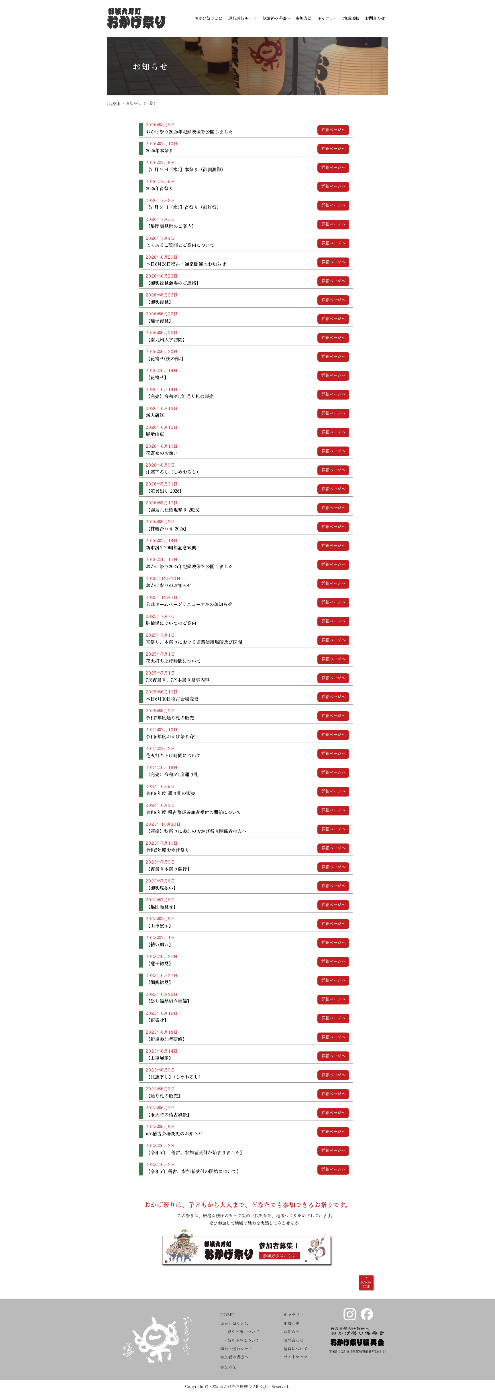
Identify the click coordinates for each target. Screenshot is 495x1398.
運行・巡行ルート (236, 1349)
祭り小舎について (243, 1340)
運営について (296, 1349)
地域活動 (292, 1324)
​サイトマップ (296, 1357)
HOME (113, 103)
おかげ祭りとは (234, 1324)
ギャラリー (294, 1315)
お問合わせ (294, 1340)
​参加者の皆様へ (234, 1357)
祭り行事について (243, 1332)
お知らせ (292, 1332)
